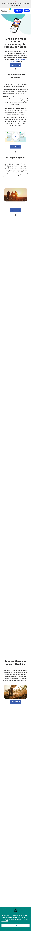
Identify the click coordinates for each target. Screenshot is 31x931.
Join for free (18, 11)
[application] (15, 919)
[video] (15, 136)
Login (27, 10)
